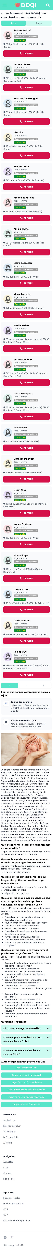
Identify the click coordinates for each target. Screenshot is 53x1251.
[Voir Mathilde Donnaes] (26, 470)
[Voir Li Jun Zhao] (26, 502)
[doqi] (25, 5)
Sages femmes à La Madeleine (26, 1082)
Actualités (8, 1162)
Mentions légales (11, 1198)
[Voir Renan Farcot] (26, 177)
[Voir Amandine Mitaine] (26, 209)
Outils (6, 1167)
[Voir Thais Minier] (26, 439)
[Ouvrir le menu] (5, 5)
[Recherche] (48, 5)
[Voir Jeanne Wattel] (26, 43)
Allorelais (7, 1142)
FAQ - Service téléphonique (17, 1220)
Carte (39, 23)
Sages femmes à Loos (26, 1067)
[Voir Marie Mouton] (26, 632)
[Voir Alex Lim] (26, 145)
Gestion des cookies (13, 1203)
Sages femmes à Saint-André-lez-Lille (26, 1089)
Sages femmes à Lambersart (26, 1075)
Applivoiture (9, 1120)
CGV (5, 1214)
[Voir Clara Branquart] (26, 406)
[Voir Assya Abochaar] (26, 372)
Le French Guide (11, 1137)
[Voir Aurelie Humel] (26, 241)
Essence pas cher (12, 1126)
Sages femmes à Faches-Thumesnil (26, 1097)
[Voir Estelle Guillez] (26, 338)
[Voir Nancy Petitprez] (26, 535)
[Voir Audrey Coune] (26, 77)
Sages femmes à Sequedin (26, 1104)
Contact (7, 1173)
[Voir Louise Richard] (26, 600)
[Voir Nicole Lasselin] (26, 305)
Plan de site (9, 1178)
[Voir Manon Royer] (26, 568)
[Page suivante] (43, 685)
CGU (5, 1209)
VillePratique (9, 1131)
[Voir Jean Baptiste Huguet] (26, 111)
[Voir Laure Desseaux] (26, 274)
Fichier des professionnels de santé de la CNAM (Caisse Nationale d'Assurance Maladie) (30, 708)
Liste (13, 23)
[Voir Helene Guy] (26, 664)
